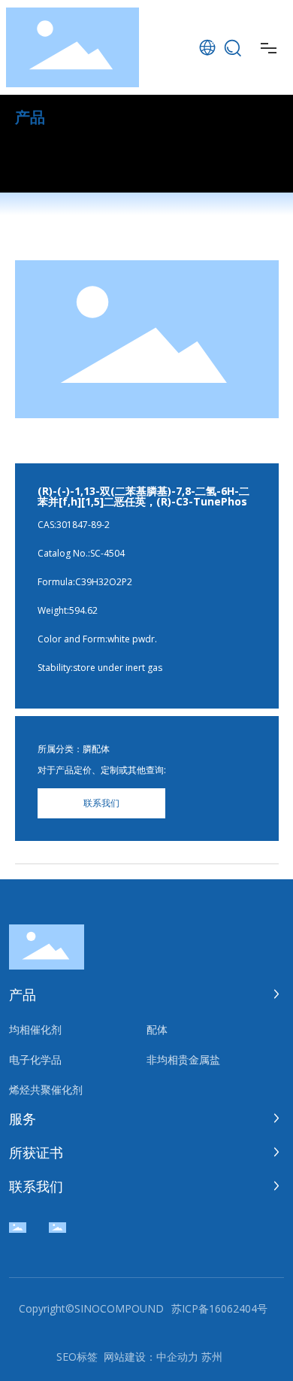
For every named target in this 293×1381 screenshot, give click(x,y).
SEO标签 (77, 1356)
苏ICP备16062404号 (219, 1308)
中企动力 (177, 1356)
